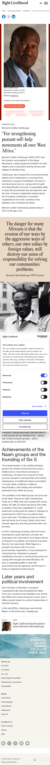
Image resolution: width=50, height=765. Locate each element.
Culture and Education (14, 112)
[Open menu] (46, 3)
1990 (13, 124)
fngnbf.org (14, 96)
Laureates (26, 11)
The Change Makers (14, 11)
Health (8, 115)
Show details (37, 406)
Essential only (25, 427)
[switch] (44, 382)
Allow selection (25, 420)
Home (3, 11)
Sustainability (37, 115)
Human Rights (21, 115)
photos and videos (14, 106)
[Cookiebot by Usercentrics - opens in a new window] (37, 336)
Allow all (25, 413)
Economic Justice (36, 112)
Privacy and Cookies (9, 762)
